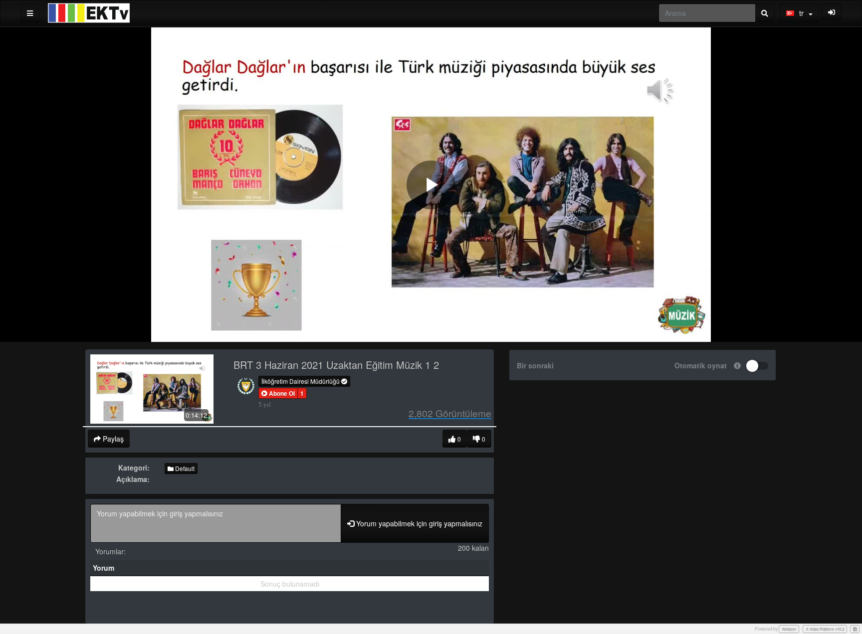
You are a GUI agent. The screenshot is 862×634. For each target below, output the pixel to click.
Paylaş (112, 439)
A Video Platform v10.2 (825, 629)
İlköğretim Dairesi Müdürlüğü (301, 381)
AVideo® (789, 629)
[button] (278, 393)
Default (184, 468)
